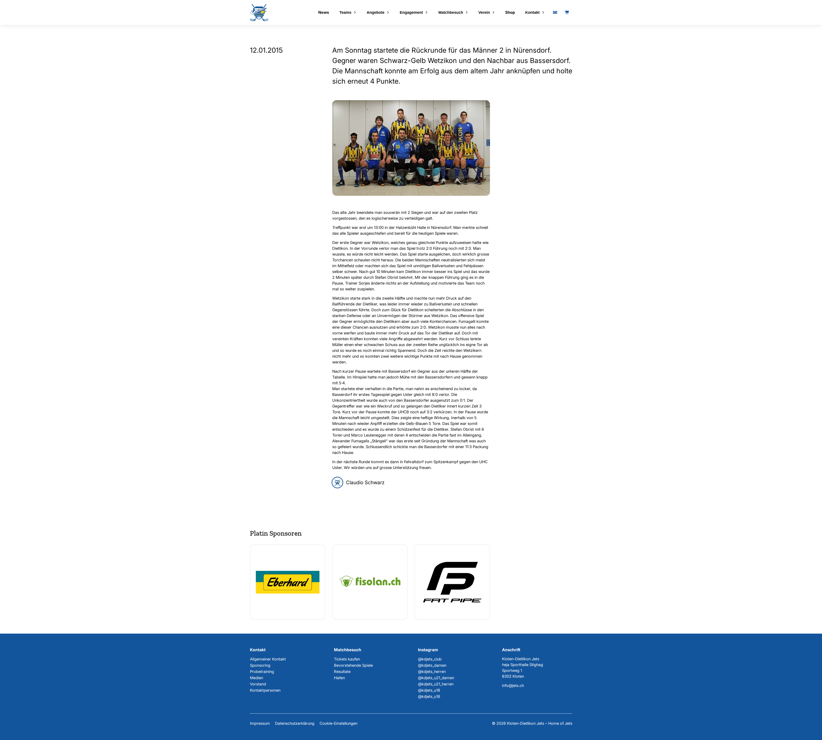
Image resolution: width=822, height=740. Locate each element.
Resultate (342, 671)
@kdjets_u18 (429, 690)
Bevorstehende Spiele (353, 665)
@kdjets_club (430, 659)
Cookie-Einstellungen (338, 723)
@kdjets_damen (432, 665)
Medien (256, 678)
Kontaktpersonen (265, 690)
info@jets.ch (513, 685)
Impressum (260, 723)
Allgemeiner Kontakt (268, 659)
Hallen (339, 678)
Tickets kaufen (347, 659)
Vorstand (258, 684)
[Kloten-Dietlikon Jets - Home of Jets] (259, 12)
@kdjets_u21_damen (436, 678)
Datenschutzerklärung (294, 723)
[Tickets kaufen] (555, 12)
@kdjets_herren (432, 671)
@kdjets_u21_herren (435, 684)
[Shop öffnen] (567, 12)
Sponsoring (260, 665)
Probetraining (262, 671)
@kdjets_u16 (429, 696)
